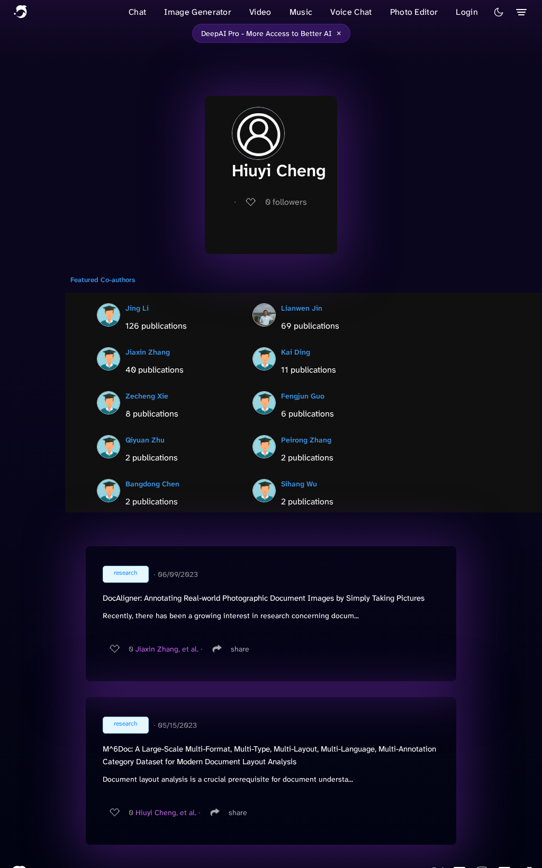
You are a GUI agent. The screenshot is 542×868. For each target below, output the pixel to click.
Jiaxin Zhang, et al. (167, 649)
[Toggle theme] (498, 12)
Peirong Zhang (306, 440)
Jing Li (137, 308)
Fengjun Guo (302, 396)
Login (467, 11)
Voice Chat (351, 11)
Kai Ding (295, 352)
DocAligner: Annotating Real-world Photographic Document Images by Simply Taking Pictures (263, 598)
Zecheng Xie (146, 396)
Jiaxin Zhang (147, 352)
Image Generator (197, 11)
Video (260, 11)
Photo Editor (414, 11)
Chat (137, 11)
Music (301, 11)
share (240, 649)
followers (286, 201)
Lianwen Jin (301, 308)
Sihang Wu (299, 484)
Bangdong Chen (152, 484)
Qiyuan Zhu (145, 440)
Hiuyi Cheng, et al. (166, 812)
